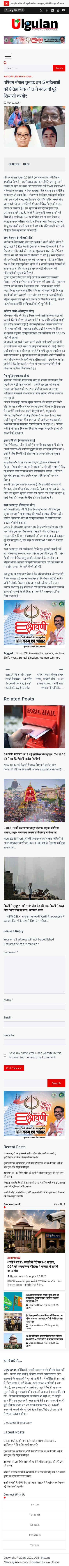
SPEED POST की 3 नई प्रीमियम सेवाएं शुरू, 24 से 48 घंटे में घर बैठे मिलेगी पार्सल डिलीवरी (34, 756)
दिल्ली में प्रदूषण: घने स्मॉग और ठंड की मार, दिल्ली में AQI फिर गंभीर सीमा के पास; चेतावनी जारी (34, 908)
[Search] (5, 63)
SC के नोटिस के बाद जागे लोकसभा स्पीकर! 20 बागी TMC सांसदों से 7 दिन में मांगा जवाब (44, 1337)
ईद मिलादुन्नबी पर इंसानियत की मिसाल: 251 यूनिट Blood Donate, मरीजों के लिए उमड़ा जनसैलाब (44, 1318)
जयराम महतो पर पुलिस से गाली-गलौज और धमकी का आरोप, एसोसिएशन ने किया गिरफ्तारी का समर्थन (30, 1155)
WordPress (52, 1562)
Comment (11, 952)
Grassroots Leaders (41, 653)
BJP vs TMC (21, 653)
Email (8, 1017)
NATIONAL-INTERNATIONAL (18, 76)
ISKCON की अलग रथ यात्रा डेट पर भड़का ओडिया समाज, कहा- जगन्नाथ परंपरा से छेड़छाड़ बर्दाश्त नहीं (31, 830)
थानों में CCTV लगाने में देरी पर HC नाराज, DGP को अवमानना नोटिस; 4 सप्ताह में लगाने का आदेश (32, 1266)
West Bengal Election (24, 657)
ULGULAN (32, 1557)
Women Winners (49, 657)
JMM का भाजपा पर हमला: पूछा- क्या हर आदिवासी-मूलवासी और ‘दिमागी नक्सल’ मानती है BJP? (42, 1298)
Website (9, 1035)
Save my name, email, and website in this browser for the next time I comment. (35, 1055)
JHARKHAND (13, 1257)
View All (58, 1204)
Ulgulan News (17, 1276)
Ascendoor (21, 1562)
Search (56, 1083)
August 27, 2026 (37, 1276)
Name (8, 999)
